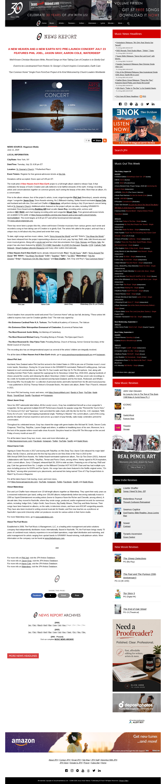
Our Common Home (94, 259)
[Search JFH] (128, 23)
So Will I (71, 256)
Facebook (36, 395)
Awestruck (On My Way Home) (36, 259)
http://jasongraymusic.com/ (20, 441)
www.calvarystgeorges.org (21, 221)
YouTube (87, 392)
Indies (81, 23)
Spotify (28, 395)
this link (62, 174)
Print (77, 595)
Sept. (69, 632)
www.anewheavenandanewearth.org (77, 354)
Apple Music (82, 441)
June (55, 625)
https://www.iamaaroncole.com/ (24, 482)
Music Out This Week (127, 163)
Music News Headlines (128, 34)
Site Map (86, 760)
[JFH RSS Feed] (105, 140)
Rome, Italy (96, 242)
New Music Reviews (126, 383)
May (50, 625)
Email (63, 595)
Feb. (34, 625)
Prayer (86, 763)
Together (55, 256)
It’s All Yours (75, 253)
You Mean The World (34, 256)
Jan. (29, 625)
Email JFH (76, 760)
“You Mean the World (94, 236)
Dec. (84, 632)
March (40, 625)
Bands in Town (77, 392)
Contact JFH (64, 760)
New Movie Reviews (126, 547)
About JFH (53, 760)
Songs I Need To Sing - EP (134, 491)
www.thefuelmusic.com (54, 538)
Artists (61, 23)
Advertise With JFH (109, 760)
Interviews (92, 23)
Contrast (126, 526)
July (59, 625)
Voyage (126, 429)
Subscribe (95, 763)
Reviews (71, 23)
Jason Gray (27, 561)
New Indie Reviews (126, 480)
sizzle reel (41, 242)
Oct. (74, 632)
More (120, 23)
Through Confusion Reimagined (136, 502)
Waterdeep (26, 566)
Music (52, 23)
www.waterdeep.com (44, 517)
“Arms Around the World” (60, 236)
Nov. (79, 632)
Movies (110, 23)
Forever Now (128, 418)
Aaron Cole (26, 563)
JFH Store (64, 763)
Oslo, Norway (81, 242)
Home (43, 23)
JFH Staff (95, 760)
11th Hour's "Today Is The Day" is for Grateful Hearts (136, 88)
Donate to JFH (76, 763)
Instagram (100, 354)
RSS (144, 96)
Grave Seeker (129, 537)
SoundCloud (18, 395)
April (45, 625)
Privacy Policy (123, 780)
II (123, 408)
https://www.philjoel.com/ (59, 392)
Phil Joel (25, 558)
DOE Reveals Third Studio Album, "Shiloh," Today (135, 51)
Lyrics (103, 23)
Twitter (55, 441)
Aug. (64, 625)
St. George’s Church (25, 169)
